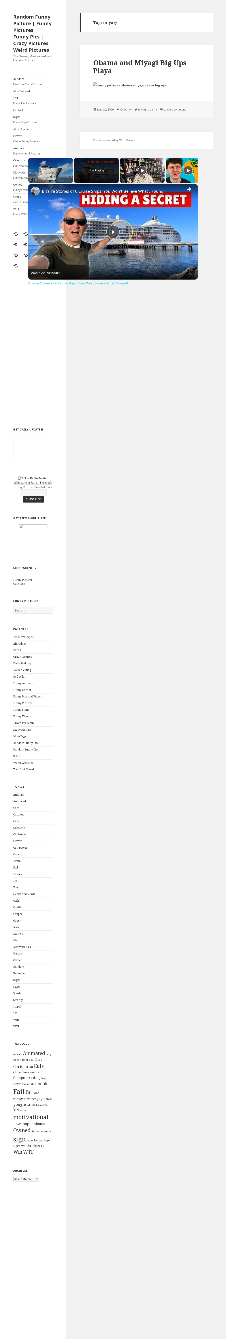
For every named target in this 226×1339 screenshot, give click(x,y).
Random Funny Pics (26, 743)
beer (25, 1060)
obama (39, 1123)
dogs (43, 1078)
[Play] (31, 180)
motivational (30, 1117)
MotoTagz (19, 736)
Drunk (17, 861)
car (31, 1059)
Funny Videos (22, 716)
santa (47, 1131)
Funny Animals (23, 683)
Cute (16, 854)
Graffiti (18, 907)
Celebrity (19, 828)
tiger (47, 1140)
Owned (17, 960)
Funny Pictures (22, 580)
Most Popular (21, 129)
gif (38, 1099)
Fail (24, 100)
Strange (18, 1000)
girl (43, 1099)
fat (28, 1092)
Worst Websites (23, 763)
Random (28, 81)
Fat (15, 881)
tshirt (36, 1146)
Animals (27, 150)
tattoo (38, 1140)
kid (16, 1110)
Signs (25, 119)
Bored (17, 650)
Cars (16, 808)
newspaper (23, 1123)
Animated (19, 801)
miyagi (142, 109)
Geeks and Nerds (24, 894)
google (19, 1104)
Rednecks (19, 973)
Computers (20, 847)
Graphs (18, 914)
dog (36, 1077)
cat (31, 1067)
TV (15, 1013)
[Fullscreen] (70, 180)
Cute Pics (19, 584)
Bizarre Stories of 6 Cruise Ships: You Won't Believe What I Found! (103, 191)
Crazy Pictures (22, 657)
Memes (18, 933)
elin (26, 1084)
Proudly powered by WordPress (113, 140)
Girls (16, 901)
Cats (16, 821)
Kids (16, 927)
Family (17, 874)
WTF (16, 1026)
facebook (38, 1084)
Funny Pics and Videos (27, 696)
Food (16, 887)
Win (16, 1020)
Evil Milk (18, 676)
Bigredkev (19, 644)
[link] (35, 191)
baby (48, 1054)
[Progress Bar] (50, 177)
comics (34, 1072)
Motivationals (22, 729)
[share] (189, 189)
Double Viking (22, 670)
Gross (17, 920)
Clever (26, 138)
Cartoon (18, 814)
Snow (16, 987)
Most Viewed (21, 91)
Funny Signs (21, 710)
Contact (18, 110)
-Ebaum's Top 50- (24, 637)
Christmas (19, 834)
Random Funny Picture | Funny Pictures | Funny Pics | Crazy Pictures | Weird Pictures (32, 33)
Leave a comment (175, 109)
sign (19, 1139)
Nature (17, 953)
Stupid (17, 1006)
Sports (17, 993)
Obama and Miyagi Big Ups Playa (139, 66)
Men (16, 940)
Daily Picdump (22, 663)
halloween (42, 1105)
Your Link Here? (23, 769)
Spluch (17, 756)
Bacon (17, 1060)
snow (29, 1140)
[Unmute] (36, 180)
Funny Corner (22, 690)
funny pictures (24, 1099)
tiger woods (22, 1146)
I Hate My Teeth (23, 723)
